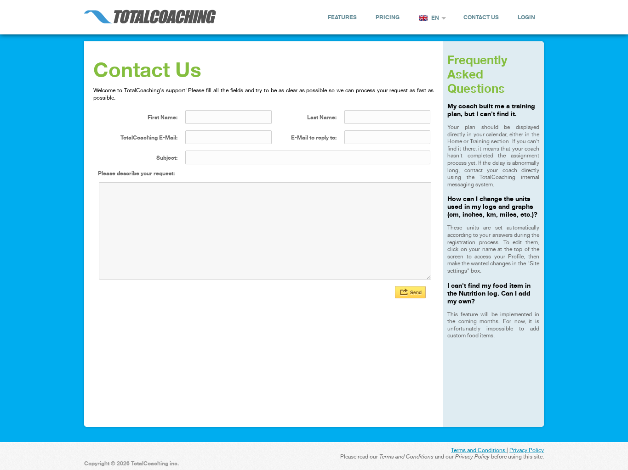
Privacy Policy (526, 450)
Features (342, 17)
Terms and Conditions (479, 450)
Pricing (388, 17)
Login (526, 17)
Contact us (481, 17)
